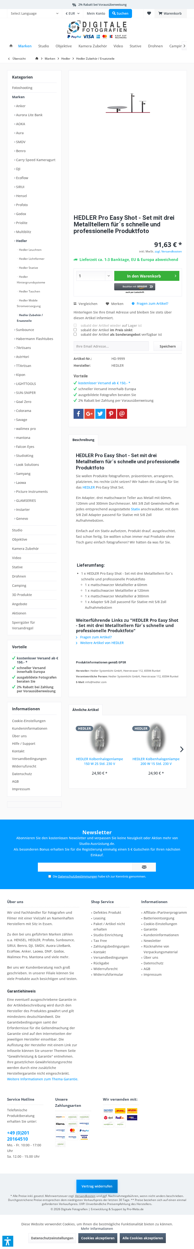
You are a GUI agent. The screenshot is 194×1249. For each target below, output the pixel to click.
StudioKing (24, 455)
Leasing (99, 918)
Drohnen (19, 576)
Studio (17, 530)
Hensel (21, 196)
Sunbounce (24, 329)
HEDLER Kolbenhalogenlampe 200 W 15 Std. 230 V (156, 761)
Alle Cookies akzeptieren (143, 1238)
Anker (20, 106)
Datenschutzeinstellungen (52, 1238)
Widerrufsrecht (24, 766)
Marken (18, 97)
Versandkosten (85, 1196)
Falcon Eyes (24, 446)
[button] (134, 288)
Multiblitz (23, 231)
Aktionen (19, 613)
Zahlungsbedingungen (111, 946)
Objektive (19, 539)
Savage (21, 419)
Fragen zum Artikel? (152, 303)
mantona (22, 437)
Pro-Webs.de (135, 1209)
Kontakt (18, 751)
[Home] (11, 46)
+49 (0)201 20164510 (18, 1136)
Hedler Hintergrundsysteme (31, 279)
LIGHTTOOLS (25, 383)
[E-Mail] (122, 414)
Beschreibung (83, 439)
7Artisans (23, 347)
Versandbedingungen (29, 758)
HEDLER (89, 487)
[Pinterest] (111, 414)
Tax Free (100, 940)
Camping (19, 585)
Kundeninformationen (29, 728)
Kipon (20, 374)
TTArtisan (23, 365)
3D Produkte (22, 594)
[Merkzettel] (149, 13)
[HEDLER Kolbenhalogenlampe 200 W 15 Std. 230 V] (156, 737)
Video (16, 558)
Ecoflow (21, 178)
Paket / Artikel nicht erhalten (109, 927)
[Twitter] (100, 414)
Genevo (21, 518)
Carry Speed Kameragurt (35, 160)
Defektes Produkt (107, 912)
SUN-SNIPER (25, 392)
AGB (15, 781)
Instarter (22, 509)
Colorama (23, 410)
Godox (20, 214)
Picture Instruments (31, 491)
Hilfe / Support (23, 743)
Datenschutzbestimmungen (77, 876)
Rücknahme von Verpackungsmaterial (161, 949)
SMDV (20, 142)
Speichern (168, 346)
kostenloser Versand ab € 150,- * (37, 660)
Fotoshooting (22, 87)
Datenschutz (22, 774)
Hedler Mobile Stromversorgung (29, 303)
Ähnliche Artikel (85, 709)
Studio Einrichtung (108, 935)
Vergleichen (87, 303)
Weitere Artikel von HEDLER (101, 642)
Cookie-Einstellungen (29, 721)
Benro (20, 151)
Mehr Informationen (97, 1228)
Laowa (20, 482)
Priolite (21, 223)
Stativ (135, 509)
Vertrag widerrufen (97, 1186)
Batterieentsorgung (159, 918)
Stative (17, 567)
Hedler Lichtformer (31, 259)
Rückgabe (101, 963)
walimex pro (25, 428)
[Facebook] (79, 414)
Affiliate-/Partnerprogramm (165, 912)
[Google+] (89, 414)
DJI (17, 169)
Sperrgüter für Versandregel (23, 625)
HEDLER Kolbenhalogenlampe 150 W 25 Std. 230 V (99, 761)
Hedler (21, 240)
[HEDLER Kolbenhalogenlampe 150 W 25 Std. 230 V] (99, 737)
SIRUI (19, 187)
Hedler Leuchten (30, 250)
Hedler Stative (28, 268)
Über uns (19, 736)
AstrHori (22, 356)
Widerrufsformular (108, 974)
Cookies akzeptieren (98, 1238)
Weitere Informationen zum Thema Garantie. (42, 1079)
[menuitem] (34, 13)
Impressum (21, 789)
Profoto (21, 205)
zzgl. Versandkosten (168, 251)
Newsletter (152, 940)
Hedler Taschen (29, 291)
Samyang (23, 473)
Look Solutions (27, 464)
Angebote (19, 604)
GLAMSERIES (25, 500)
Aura (19, 133)
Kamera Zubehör (25, 548)
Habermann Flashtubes (34, 338)
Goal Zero (23, 401)
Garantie (150, 929)
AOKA (20, 124)
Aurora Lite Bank (29, 115)
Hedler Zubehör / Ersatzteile (30, 318)
